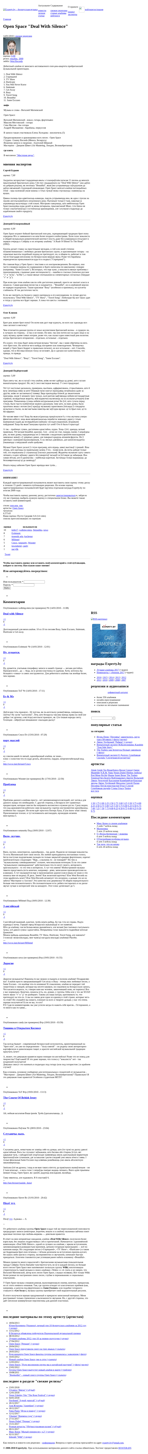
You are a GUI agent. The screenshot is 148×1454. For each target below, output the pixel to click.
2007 (123, 680)
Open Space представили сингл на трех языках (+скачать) (37, 1349)
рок (21, 505)
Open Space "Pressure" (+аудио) (24, 1344)
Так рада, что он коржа (108, 844)
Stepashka (37, 530)
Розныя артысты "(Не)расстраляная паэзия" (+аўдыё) (35, 1426)
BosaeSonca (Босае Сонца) (120, 770)
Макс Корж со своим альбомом (112, 823)
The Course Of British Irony (20, 1097)
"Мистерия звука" (25, 155)
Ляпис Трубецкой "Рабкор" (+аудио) (114, 742)
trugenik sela (17, 536)
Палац (136, 783)
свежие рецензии (58, 10)
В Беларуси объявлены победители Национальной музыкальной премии (45, 1333)
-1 (4, 624)
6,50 (135, 806)
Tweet (7, 554)
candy (25, 546)
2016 (99, 677)
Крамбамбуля (126, 780)
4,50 (98, 806)
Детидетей (103, 780)
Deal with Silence (13, 613)
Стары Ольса (117, 788)
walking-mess (25, 530)
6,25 (130, 806)
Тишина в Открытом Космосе (22, 1028)
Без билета (105, 778)
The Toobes (132, 775)
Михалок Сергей (124, 783)
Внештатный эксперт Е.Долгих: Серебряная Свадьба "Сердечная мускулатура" (118, 756)
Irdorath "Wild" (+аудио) (20, 1437)
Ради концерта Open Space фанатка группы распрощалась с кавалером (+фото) (47, 1354)
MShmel (15, 539)
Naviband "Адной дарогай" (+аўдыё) (27, 1400)
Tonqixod (95, 778)
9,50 (139, 808)
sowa (45, 530)
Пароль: (8, 585)
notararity (22, 543)
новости (42, 10)
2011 (99, 680)
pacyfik (15, 549)
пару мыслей (11, 740)
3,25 (125, 803)
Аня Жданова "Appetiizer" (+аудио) (26, 1405)
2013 (117, 677)
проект (71, 12)
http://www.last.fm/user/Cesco (17, 764)
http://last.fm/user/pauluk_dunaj (17, 1183)
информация (48, 1443)
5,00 (107, 806)
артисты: (7, 508)
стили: (6, 505)
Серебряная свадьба (100, 788)
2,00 (102, 803)
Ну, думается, (11, 652)
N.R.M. (104, 772)
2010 (105, 680)
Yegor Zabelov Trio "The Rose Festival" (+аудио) (32, 1395)
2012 (124, 677)
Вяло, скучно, (12, 836)
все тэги (95, 791)
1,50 (93, 803)
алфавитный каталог (118, 692)
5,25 (111, 806)
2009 (21, 58)
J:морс (136, 770)
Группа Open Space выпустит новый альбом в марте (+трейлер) (40, 1370)
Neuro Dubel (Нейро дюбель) (128, 772)
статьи (41, 15)
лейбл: (6, 61)
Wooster (32, 543)
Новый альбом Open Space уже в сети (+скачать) (33, 1359)
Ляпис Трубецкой (106, 783)
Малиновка (102, 828)
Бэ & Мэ (8, 696)
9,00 (130, 808)
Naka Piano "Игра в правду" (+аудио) (27, 1411)
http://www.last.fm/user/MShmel (18, 943)
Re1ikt (104, 775)
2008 (117, 680)
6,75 (139, 806)
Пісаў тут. (9, 1203)
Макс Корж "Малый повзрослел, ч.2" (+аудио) (31, 1432)
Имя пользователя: (13, 582)
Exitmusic (16, 533)
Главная (7, 19)
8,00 (111, 808)
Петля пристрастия (109, 785)
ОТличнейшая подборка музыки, (113, 839)
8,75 (125, 808)
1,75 (98, 803)
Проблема (9, 784)
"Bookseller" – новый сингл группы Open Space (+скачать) (37, 1375)
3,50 (130, 803)
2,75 (116, 803)
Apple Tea (102, 770)
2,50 (111, 803)
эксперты (72, 14)
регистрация (97, 9)
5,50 (116, 806)
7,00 (93, 808)
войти (88, 9)
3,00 (121, 803)
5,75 (121, 806)
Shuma (111, 775)
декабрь (13, 58)
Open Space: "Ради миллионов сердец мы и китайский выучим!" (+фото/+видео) (48, 1364)
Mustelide (95, 772)
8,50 (121, 808)
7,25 (98, 808)
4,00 (139, 803)
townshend (17, 546)
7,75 (107, 808)
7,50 (102, 808)
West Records (16, 61)
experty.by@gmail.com (113, 1443)
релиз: (6, 58)
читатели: (8, 511)
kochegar (28, 536)
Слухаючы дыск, (14, 1133)
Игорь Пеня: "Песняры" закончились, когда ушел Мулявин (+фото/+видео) (118, 738)
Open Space (18, 508)
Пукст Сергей (126, 785)
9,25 (135, 808)
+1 (4, 619)
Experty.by (8, 216)
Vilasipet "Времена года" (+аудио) (25, 1416)
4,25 (93, 806)
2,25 (107, 803)
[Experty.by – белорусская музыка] (20, 9)
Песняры (95, 785)
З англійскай (11, 906)
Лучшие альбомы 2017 (108, 670)
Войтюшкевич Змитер (122, 778)
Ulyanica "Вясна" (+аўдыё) (22, 1390)
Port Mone (96, 775)
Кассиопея (114, 780)
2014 (111, 677)
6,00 (13, 56)
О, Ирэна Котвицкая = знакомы (112, 834)
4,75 (102, 806)
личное (41, 13)
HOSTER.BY (124, 1448)
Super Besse (120, 775)
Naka (110, 772)
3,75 (135, 803)
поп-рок (14, 505)
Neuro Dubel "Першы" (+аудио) (24, 1421)
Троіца (127, 788)
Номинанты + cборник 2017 (110, 672)
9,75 (93, 811)
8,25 (116, 808)
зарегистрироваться (65, 495)
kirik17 (15, 530)
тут (10, 1219)
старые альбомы (58, 13)
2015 (105, 677)
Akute (94, 770)
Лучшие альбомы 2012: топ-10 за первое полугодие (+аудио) (39, 1338)
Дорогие (8, 963)
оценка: (7, 56)
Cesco (14, 543)
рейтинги (55, 15)
